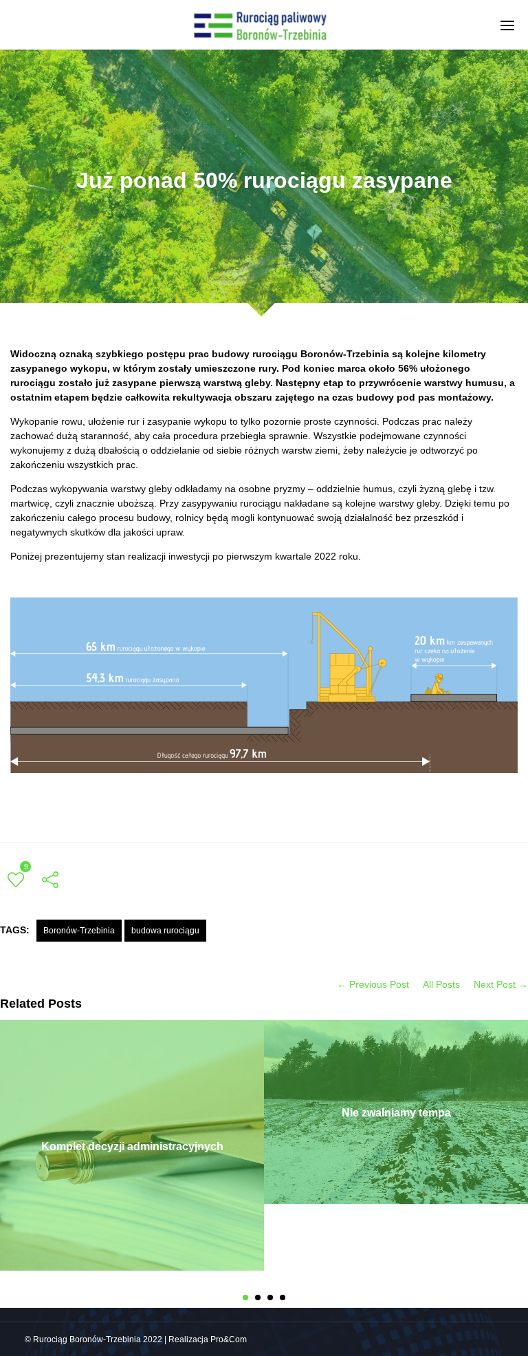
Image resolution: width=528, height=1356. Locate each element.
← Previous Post (373, 984)
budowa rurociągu (165, 930)
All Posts (441, 984)
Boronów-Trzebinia (79, 930)
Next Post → (501, 984)
